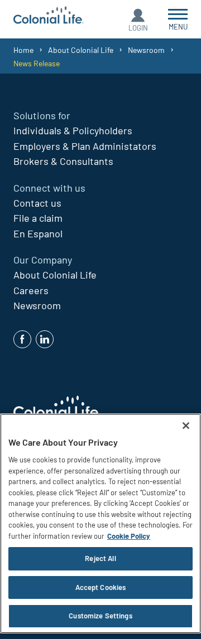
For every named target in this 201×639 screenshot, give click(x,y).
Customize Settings (100, 615)
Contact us (37, 203)
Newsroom (146, 50)
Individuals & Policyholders (72, 130)
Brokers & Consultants (63, 161)
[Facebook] (22, 339)
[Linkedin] (45, 339)
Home (23, 50)
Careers (31, 290)
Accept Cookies (100, 587)
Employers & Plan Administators (84, 146)
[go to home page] (48, 16)
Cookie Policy (128, 535)
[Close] (186, 425)
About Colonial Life (80, 50)
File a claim (38, 218)
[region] (100, 523)
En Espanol (38, 233)
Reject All (100, 558)
